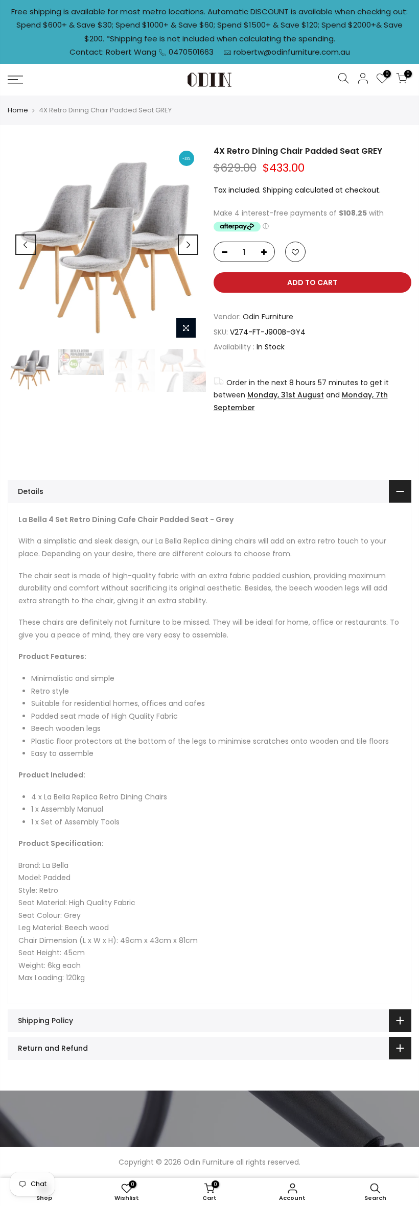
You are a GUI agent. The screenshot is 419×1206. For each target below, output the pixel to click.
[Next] (188, 244)
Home (18, 110)
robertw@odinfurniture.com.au (292, 51)
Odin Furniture (268, 317)
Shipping (278, 190)
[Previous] (25, 244)
